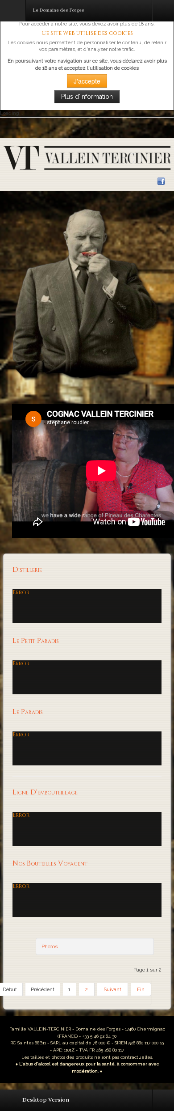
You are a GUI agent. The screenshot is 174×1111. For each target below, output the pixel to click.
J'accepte (87, 80)
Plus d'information (87, 96)
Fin (141, 989)
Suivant (112, 989)
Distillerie (27, 570)
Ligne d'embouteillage (45, 792)
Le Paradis (27, 712)
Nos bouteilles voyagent (49, 863)
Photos (49, 946)
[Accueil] (87, 157)
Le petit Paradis (35, 641)
